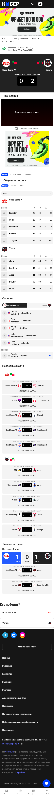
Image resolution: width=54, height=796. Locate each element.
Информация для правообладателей (20, 722)
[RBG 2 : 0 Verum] (42, 63)
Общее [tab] (4, 185)
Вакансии (7, 682)
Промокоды (8, 730)
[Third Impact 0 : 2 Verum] (13, 459)
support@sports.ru (10, 744)
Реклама (6, 690)
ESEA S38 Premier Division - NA (30, 39)
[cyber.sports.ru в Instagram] (23, 635)
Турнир (28, 175)
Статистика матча (27, 391)
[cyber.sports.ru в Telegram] (5, 635)
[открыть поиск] (32, 4)
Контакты (7, 674)
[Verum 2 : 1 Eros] (39, 62)
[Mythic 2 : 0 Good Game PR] (15, 63)
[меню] (48, 4)
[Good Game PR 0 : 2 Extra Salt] (16, 63)
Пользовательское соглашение (17, 714)
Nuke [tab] (21, 185)
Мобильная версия (27, 647)
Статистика (16, 175)
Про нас (6, 658)
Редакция (7, 666)
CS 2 (15, 39)
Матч (4, 175)
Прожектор (7, 706)
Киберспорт (6, 39)
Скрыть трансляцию (29, 129)
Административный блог (14, 698)
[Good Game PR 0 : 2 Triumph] (14, 63)
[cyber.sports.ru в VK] (14, 635)
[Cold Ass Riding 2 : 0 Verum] (38, 63)
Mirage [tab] (13, 185)
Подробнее (20, 772)
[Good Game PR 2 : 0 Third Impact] (12, 62)
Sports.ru (9, 752)
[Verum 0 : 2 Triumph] (37, 63)
